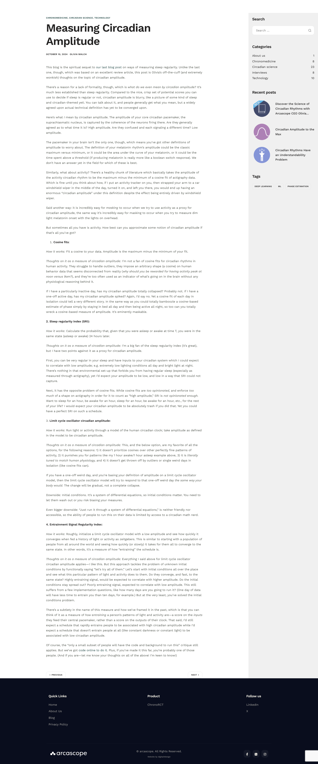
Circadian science (81, 18)
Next (194, 675)
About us (258, 55)
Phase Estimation (298, 186)
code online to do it (93, 650)
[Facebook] (247, 754)
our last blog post (109, 67)
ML (279, 186)
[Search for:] (283, 30)
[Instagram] (265, 754)
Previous (57, 675)
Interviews (259, 72)
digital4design (164, 757)
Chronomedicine (57, 18)
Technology (102, 18)
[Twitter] (256, 754)
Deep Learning (263, 186)
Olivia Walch (78, 54)
